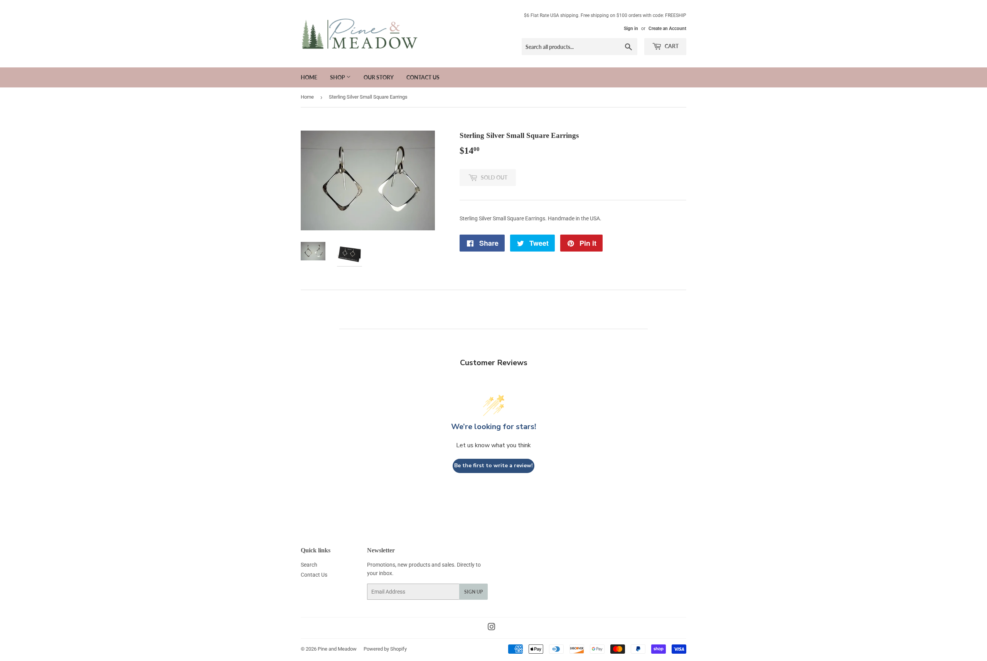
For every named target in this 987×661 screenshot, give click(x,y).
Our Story (379, 77)
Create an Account (667, 28)
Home (309, 77)
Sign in (631, 28)
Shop (338, 77)
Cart (671, 46)
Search (309, 565)
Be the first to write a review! (493, 465)
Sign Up (473, 592)
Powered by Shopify (385, 649)
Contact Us (423, 77)
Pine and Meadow (337, 649)
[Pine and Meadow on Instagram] (491, 628)
